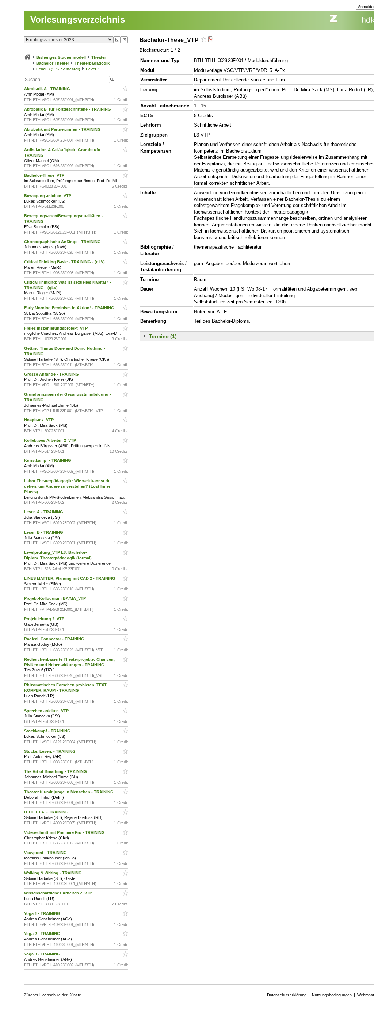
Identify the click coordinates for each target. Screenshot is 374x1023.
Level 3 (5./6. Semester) (58, 69)
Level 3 (92, 69)
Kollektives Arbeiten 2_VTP (50, 440)
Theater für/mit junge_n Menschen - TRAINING (69, 792)
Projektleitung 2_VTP (44, 619)
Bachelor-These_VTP (44, 175)
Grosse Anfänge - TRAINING (52, 374)
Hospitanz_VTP (39, 420)
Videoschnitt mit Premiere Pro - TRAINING (65, 832)
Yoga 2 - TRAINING (42, 933)
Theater (98, 57)
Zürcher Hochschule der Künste (52, 995)
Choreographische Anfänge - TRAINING (63, 242)
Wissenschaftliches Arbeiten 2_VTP (58, 893)
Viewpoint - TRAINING (46, 852)
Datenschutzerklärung (286, 995)
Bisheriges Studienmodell (61, 57)
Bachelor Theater (52, 63)
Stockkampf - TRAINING (48, 731)
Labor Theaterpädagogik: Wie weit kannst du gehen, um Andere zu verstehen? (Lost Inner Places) (67, 486)
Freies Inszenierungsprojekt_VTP (56, 328)
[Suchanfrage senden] (112, 79)
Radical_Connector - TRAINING (54, 639)
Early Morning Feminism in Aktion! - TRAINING (69, 308)
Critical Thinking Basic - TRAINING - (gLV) (65, 262)
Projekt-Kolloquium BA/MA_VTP (55, 598)
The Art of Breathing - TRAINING (56, 771)
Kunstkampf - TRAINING (48, 460)
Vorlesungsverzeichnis (77, 19)
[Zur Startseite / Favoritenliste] (27, 57)
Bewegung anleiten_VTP (48, 196)
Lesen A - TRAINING (44, 512)
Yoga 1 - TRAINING (42, 913)
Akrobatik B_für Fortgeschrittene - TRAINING (68, 109)
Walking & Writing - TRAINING (53, 873)
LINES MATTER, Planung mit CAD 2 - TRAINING (70, 578)
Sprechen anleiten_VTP (47, 711)
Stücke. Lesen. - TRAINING (50, 751)
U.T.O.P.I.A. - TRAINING (47, 812)
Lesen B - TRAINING (44, 532)
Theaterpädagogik (92, 63)
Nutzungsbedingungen (332, 995)
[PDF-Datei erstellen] (210, 40)
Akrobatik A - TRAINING (47, 89)
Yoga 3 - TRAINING (42, 954)
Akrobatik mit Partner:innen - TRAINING (63, 129)
